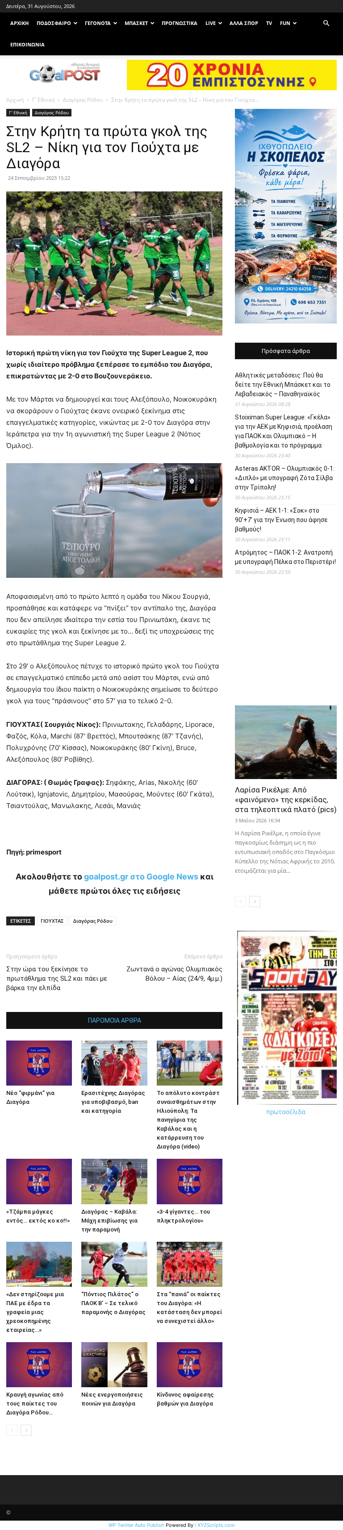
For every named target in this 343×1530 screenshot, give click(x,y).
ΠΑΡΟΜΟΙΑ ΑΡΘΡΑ (114, 1020)
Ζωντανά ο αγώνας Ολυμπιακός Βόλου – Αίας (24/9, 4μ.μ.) (174, 974)
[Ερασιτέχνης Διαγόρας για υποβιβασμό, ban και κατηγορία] (114, 1063)
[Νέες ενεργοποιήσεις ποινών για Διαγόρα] (114, 1364)
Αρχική (15, 100)
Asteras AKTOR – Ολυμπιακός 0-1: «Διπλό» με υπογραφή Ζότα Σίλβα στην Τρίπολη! (285, 478)
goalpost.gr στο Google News (141, 876)
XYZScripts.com (216, 1525)
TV (269, 23)
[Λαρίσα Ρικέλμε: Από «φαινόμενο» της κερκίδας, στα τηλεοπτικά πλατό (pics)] (286, 742)
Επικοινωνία (27, 44)
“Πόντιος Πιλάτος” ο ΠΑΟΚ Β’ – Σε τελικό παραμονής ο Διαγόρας (113, 1303)
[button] (326, 23)
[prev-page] (11, 1430)
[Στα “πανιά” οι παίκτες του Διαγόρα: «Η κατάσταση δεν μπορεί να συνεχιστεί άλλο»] (189, 1264)
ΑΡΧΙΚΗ (19, 23)
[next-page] (26, 1430)
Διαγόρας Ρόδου (83, 100)
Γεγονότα (98, 23)
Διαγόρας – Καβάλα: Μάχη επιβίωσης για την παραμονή (109, 1220)
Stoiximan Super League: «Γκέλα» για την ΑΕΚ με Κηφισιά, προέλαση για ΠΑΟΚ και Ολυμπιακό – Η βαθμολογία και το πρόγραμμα (283, 431)
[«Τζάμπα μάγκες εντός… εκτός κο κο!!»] (39, 1181)
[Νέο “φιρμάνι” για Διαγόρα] (39, 1063)
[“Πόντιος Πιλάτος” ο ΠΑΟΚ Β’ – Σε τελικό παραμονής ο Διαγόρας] (114, 1264)
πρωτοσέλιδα (285, 1111)
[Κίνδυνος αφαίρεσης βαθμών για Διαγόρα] (189, 1364)
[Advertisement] (286, 643)
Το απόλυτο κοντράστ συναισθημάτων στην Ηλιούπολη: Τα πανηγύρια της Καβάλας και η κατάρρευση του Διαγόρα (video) (188, 1120)
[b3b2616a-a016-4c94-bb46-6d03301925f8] (114, 584)
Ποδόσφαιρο (54, 23)
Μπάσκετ (136, 23)
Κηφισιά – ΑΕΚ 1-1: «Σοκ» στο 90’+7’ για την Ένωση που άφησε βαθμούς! (281, 520)
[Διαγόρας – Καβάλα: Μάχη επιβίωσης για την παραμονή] (114, 1181)
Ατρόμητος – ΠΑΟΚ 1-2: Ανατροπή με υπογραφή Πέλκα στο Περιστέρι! (285, 557)
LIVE (210, 23)
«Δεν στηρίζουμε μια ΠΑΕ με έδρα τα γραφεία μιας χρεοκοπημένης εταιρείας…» (35, 1312)
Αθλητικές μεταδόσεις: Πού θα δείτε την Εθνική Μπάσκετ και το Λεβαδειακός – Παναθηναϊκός (282, 385)
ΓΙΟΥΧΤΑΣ (52, 920)
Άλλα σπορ (244, 23)
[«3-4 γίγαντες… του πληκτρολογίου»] (189, 1181)
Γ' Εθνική (43, 100)
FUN (285, 23)
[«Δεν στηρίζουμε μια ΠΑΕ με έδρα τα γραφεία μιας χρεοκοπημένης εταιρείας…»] (39, 1264)
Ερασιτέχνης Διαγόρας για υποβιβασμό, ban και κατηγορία (113, 1102)
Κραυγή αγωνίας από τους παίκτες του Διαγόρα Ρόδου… (34, 1403)
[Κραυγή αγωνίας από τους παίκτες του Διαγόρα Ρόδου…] (39, 1364)
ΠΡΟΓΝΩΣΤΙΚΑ (179, 23)
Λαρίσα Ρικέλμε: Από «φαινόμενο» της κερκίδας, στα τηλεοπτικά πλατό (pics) (286, 799)
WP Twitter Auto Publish (136, 1525)
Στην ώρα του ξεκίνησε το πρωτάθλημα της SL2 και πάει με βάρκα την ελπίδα (56, 978)
